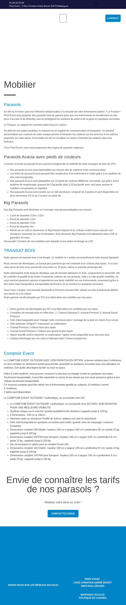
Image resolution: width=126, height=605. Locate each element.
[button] (96, 4)
